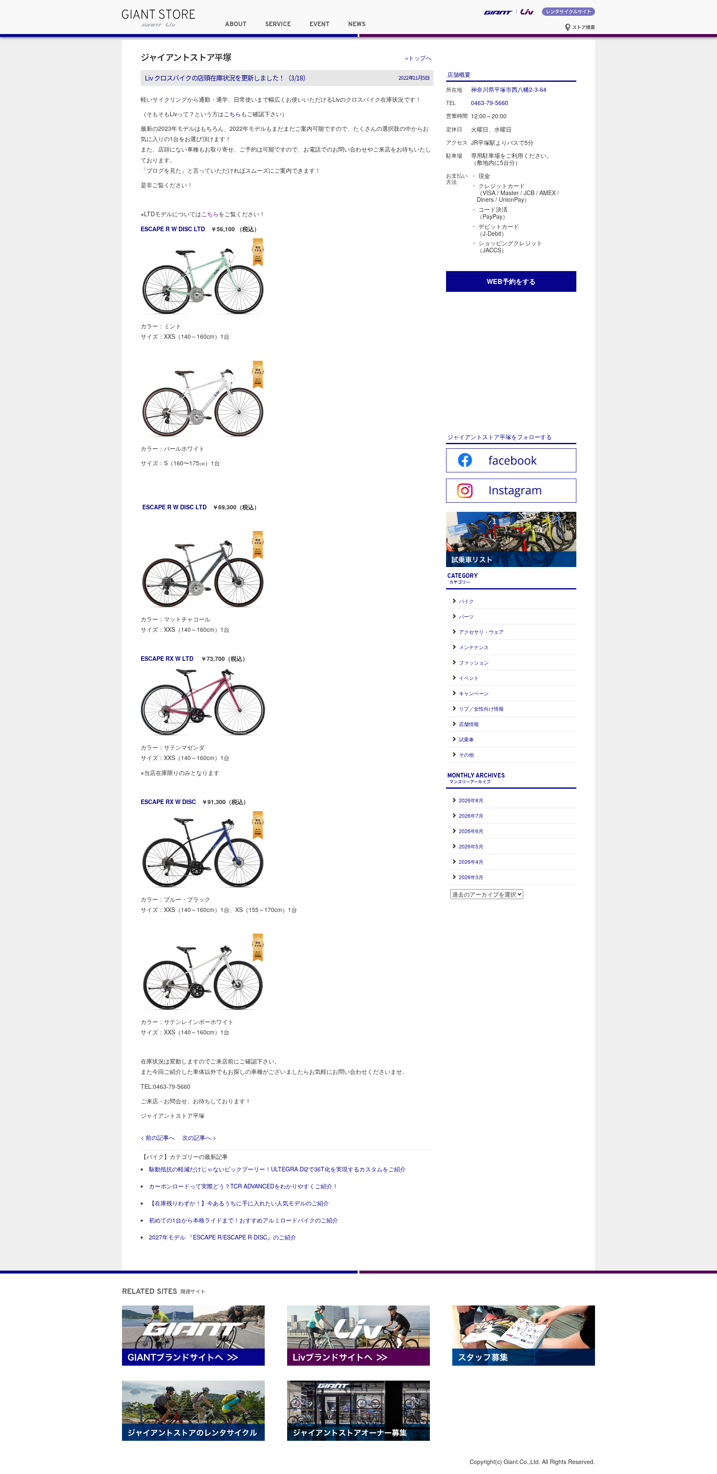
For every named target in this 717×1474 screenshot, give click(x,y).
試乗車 (466, 739)
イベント (469, 677)
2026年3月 (471, 876)
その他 (466, 754)
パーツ (466, 616)
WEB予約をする (511, 281)
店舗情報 (469, 723)
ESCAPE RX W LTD (168, 658)
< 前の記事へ (158, 1137)
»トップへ (418, 58)
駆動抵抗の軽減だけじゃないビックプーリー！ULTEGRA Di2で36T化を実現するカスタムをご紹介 (277, 1169)
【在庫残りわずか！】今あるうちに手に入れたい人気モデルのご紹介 (239, 1203)
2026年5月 (471, 846)
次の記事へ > (199, 1137)
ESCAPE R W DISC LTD (173, 229)
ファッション (474, 662)
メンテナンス (474, 646)
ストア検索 (583, 27)
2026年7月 (471, 815)
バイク (466, 600)
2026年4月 (471, 861)
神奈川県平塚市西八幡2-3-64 (508, 89)
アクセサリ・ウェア (481, 631)
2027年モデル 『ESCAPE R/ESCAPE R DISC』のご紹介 (222, 1237)
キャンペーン (474, 693)
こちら (232, 114)
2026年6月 (471, 830)
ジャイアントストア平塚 (186, 57)
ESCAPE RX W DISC (168, 801)
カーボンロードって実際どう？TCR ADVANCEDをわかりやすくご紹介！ (243, 1186)
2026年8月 (471, 800)
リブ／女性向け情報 (481, 708)
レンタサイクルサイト (568, 11)
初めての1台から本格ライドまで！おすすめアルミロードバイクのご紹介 (243, 1220)
